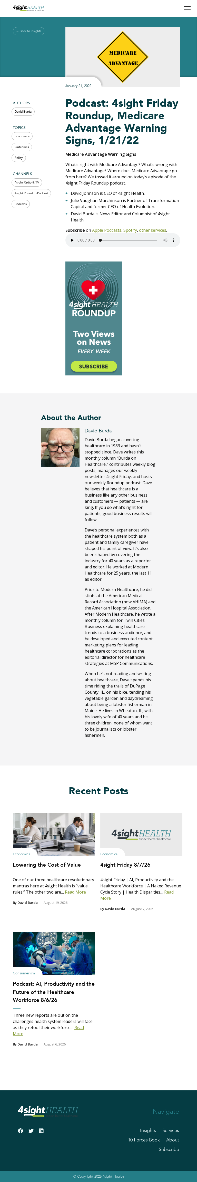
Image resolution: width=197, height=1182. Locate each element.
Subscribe (169, 1149)
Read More (75, 892)
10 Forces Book (144, 1140)
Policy (19, 157)
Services (170, 1130)
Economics (22, 136)
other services (152, 230)
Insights (148, 1130)
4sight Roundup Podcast (31, 193)
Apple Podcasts (106, 230)
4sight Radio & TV (27, 182)
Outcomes (22, 147)
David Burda (23, 111)
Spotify (130, 230)
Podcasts (21, 204)
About (172, 1140)
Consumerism (24, 973)
